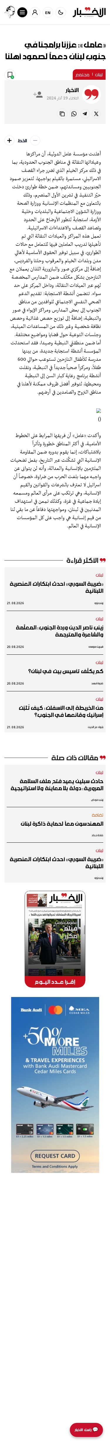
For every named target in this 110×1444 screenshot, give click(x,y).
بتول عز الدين (95, 727)
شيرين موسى (96, 647)
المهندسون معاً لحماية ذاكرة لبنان (62, 823)
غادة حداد (97, 835)
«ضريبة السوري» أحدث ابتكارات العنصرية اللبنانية (56, 587)
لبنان (99, 74)
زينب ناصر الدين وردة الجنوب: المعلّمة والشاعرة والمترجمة (59, 631)
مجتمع (82, 74)
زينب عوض (97, 800)
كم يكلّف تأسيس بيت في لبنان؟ (65, 671)
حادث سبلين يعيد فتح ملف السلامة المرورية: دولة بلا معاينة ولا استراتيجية (57, 785)
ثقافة (97, 815)
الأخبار (72, 90)
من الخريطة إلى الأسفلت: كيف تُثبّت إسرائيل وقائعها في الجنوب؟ (61, 711)
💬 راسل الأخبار (86, 1429)
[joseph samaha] (9, 12)
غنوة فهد (97, 683)
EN (48, 12)
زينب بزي (98, 603)
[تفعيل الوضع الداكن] (60, 12)
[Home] (89, 12)
